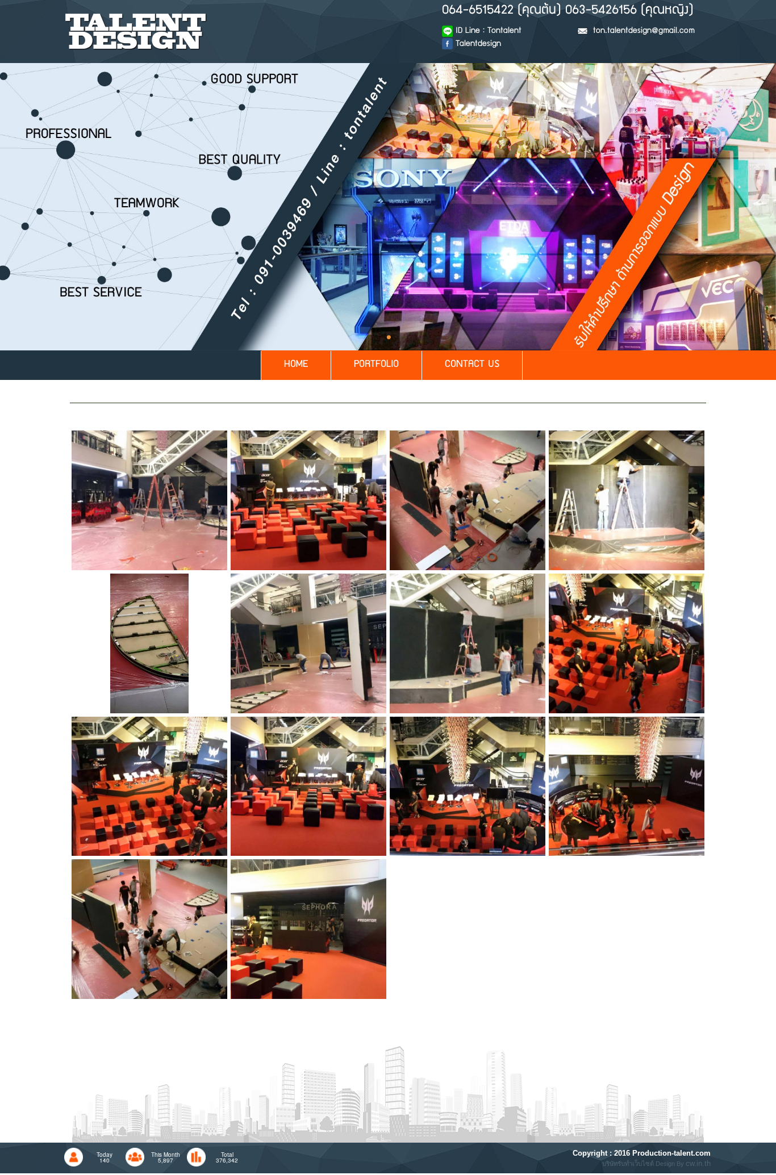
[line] (149, 499)
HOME (296, 365)
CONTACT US (472, 365)
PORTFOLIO (376, 365)
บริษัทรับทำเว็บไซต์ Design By (644, 1163)
